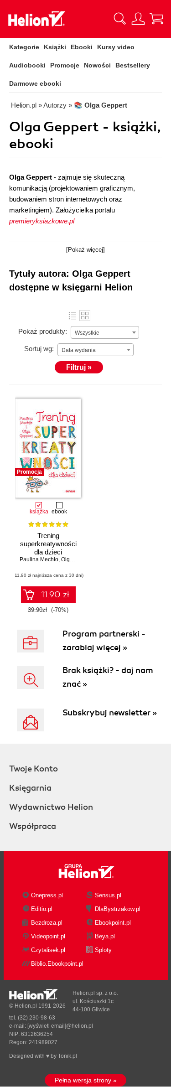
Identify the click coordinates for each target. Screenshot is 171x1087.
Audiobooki (27, 65)
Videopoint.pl (48, 936)
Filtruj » (79, 367)
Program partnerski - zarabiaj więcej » (103, 640)
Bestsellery (132, 65)
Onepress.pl (47, 895)
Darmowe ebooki (35, 83)
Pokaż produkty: (42, 331)
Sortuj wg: (39, 348)
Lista (72, 315)
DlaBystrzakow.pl (117, 909)
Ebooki (82, 47)
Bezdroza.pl (46, 922)
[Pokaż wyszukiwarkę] (120, 19)
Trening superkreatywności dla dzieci (48, 544)
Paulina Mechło (39, 559)
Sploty (103, 950)
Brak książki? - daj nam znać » (107, 677)
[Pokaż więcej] (85, 249)
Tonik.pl (67, 1056)
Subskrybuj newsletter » (109, 713)
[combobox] (105, 332)
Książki (55, 47)
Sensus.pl (108, 895)
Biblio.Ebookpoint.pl (57, 963)
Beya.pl (105, 936)
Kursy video (116, 47)
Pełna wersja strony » (86, 1080)
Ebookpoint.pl (113, 922)
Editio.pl (41, 909)
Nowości (97, 65)
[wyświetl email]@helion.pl (60, 1026)
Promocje (64, 65)
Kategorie (24, 47)
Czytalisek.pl (48, 950)
